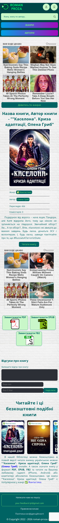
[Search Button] (55, 17)
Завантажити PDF (15, 317)
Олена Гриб (23, 199)
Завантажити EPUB (42, 317)
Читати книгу (29, 244)
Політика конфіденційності (29, 513)
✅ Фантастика (24, 192)
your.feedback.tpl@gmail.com (29, 503)
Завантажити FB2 (29, 333)
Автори (29, 33)
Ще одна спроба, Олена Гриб (37, 424)
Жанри (29, 25)
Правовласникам (29, 508)
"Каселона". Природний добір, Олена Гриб (12, 426)
